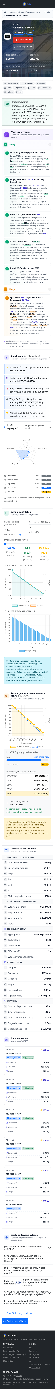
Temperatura (46, 88)
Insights (42, 83)
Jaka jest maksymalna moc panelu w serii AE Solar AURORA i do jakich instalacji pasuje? (24, 1270)
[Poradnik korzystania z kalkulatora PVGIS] (20, 534)
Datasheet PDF (24, 39)
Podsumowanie (12, 83)
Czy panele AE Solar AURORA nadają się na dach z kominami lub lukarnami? (25, 1302)
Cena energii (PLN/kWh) (39, 522)
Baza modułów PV (11, 1351)
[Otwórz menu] (4, 4)
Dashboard (8, 1347)
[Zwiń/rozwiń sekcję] (50, 513)
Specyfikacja (20, 88)
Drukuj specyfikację (16, 1321)
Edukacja (33, 1351)
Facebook (36, 1367)
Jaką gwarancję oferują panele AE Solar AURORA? (23, 1248)
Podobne (10, 92)
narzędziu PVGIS (34, 675)
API (30, 1347)
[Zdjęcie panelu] (7, 36)
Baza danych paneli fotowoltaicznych (25, 12)
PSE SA (19, 1375)
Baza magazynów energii (14, 1354)
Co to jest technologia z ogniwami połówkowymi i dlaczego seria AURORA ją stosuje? (26, 1282)
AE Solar (47, 12)
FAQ (20, 92)
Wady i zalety (29, 83)
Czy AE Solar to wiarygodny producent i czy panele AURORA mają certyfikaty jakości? (26, 1293)
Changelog (34, 1354)
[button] (50, 357)
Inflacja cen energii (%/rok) (16, 540)
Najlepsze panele (11, 1357)
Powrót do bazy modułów (20, 1313)
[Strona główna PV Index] (27, 4)
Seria (9, 88)
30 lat (33, 88)
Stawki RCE (8, 1361)
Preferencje (34, 1357)
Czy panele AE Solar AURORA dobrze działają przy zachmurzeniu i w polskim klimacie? (24, 1258)
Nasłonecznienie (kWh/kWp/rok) (11, 523)
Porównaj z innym (24, 46)
